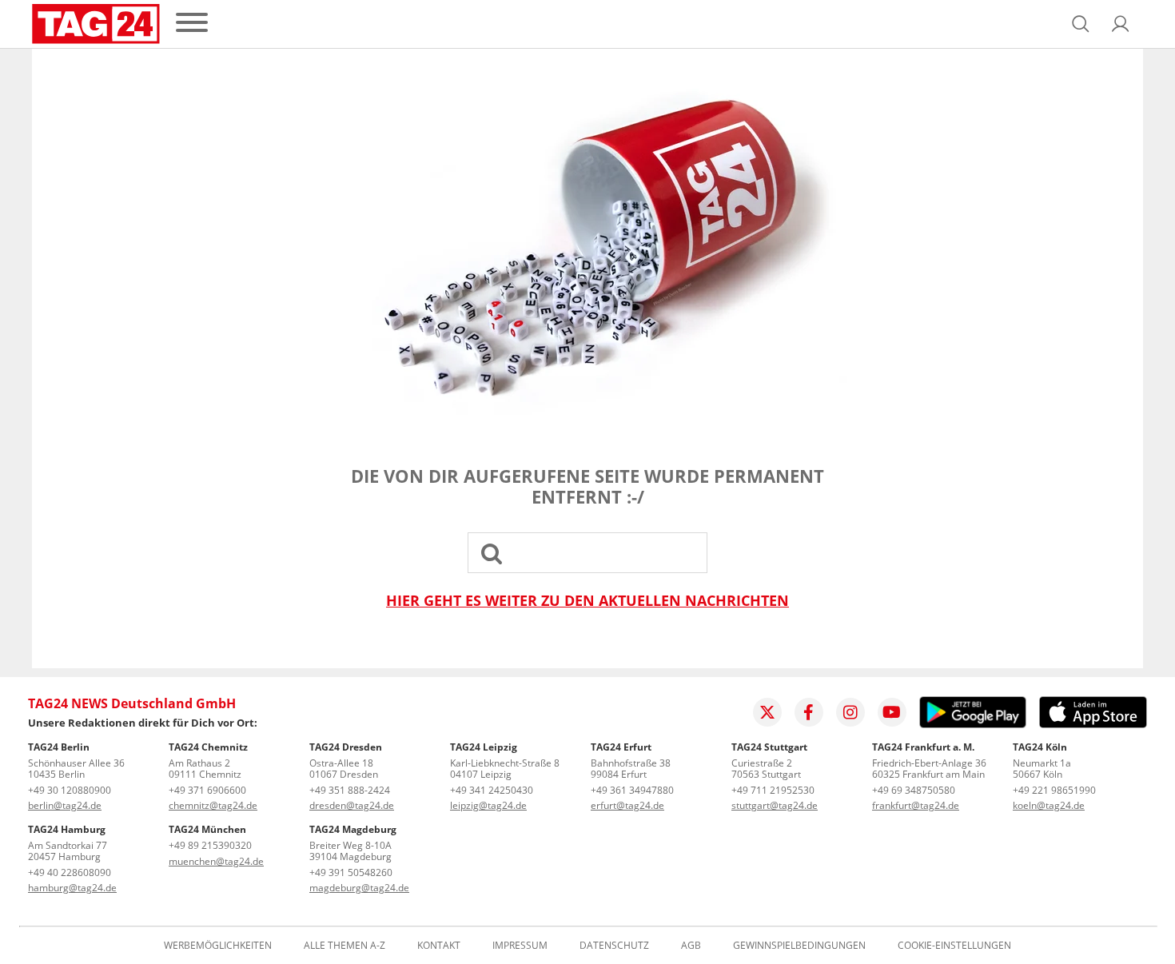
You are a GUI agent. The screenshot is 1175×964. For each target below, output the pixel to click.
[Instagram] (850, 712)
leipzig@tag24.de (488, 805)
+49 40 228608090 (69, 872)
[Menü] (192, 23)
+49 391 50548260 (350, 872)
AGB (691, 945)
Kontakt (438, 945)
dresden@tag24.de (351, 805)
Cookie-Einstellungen (954, 945)
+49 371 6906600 (207, 790)
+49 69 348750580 (913, 790)
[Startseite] (96, 24)
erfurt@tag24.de (627, 805)
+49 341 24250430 (491, 790)
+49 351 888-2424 (349, 790)
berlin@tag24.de (65, 805)
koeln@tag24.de (1049, 805)
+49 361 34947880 (632, 790)
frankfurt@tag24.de (915, 805)
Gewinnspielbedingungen (799, 945)
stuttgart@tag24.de (774, 805)
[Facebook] (809, 712)
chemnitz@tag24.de (213, 805)
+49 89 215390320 (210, 845)
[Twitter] (767, 712)
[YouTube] (892, 712)
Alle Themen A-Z (344, 945)
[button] (1120, 24)
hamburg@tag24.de (72, 887)
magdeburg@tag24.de (359, 887)
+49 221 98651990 (1054, 790)
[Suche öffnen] (1080, 24)
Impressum (520, 945)
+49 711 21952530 (773, 790)
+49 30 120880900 (69, 790)
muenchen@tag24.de (216, 861)
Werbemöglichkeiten (218, 945)
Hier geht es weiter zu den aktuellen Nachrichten (587, 600)
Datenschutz (614, 945)
